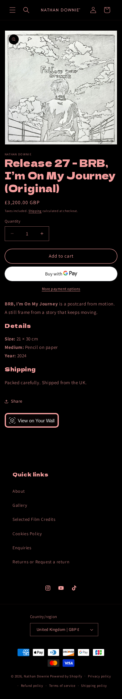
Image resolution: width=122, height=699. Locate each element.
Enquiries (22, 548)
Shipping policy (94, 685)
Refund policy (32, 685)
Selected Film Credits (34, 519)
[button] (12, 10)
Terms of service (62, 685)
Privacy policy (99, 676)
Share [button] (17, 401)
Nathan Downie (36, 676)
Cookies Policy (27, 533)
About (19, 491)
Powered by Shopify (66, 676)
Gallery (20, 505)
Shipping (35, 211)
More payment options (61, 288)
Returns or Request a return (41, 562)
